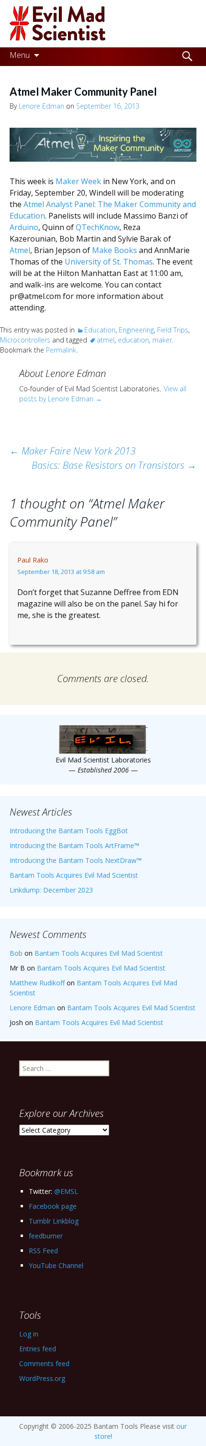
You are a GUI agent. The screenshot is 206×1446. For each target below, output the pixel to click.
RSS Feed (43, 1250)
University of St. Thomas (109, 261)
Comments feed (44, 1363)
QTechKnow (97, 227)
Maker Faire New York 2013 (73, 450)
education (133, 339)
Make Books (114, 250)
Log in (28, 1333)
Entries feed (37, 1348)
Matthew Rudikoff (37, 982)
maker (162, 339)
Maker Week (78, 181)
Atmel (20, 250)
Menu (20, 54)
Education (99, 329)
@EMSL (66, 1191)
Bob (16, 953)
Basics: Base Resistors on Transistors (114, 465)
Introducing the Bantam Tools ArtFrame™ (74, 845)
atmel (105, 339)
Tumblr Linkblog (54, 1220)
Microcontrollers (25, 339)
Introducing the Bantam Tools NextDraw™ (76, 860)
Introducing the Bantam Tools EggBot (69, 830)
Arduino (24, 227)
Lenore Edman (41, 105)
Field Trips (172, 329)
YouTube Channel (56, 1265)
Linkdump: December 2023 (51, 889)
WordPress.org (42, 1378)
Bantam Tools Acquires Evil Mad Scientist (74, 875)
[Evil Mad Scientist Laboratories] (103, 23)
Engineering (136, 329)
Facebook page (53, 1206)
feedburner (46, 1235)
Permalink (61, 349)
